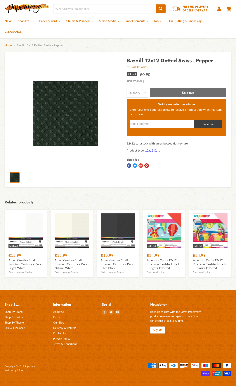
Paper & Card (48, 21)
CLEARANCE (13, 31)
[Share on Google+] (140, 165)
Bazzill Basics (139, 67)
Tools (157, 21)
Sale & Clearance (15, 327)
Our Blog (58, 322)
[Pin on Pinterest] (146, 165)
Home (8, 45)
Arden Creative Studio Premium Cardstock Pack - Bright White (25, 264)
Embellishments (135, 21)
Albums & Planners (78, 21)
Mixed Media (108, 21)
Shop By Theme (14, 322)
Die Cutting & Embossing (185, 21)
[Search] (161, 8)
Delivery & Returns (64, 327)
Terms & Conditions (65, 344)
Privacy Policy (61, 338)
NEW (8, 21)
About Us (59, 311)
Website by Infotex (15, 370)
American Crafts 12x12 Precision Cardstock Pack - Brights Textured (163, 264)
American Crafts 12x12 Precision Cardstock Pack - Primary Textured (209, 264)
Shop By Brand (13, 311)
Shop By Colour (14, 317)
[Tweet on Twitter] (135, 165)
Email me (208, 124)
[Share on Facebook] (129, 165)
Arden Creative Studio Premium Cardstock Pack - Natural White (72, 264)
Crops (56, 317)
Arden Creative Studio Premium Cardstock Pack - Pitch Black (118, 264)
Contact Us (60, 333)
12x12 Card (152, 150)
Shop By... (25, 21)
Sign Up (157, 329)
